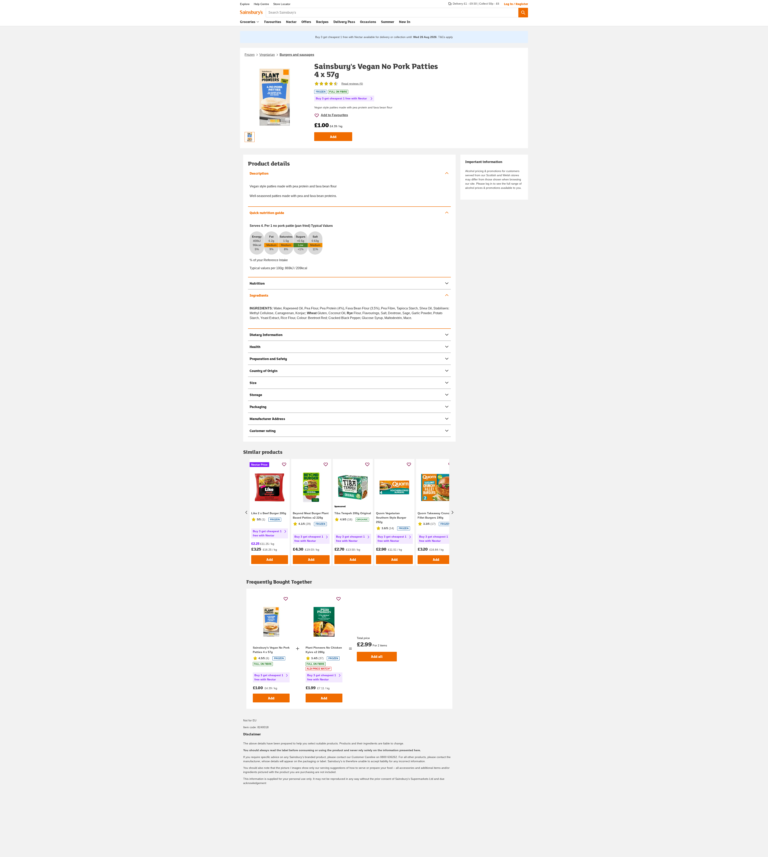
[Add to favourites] (284, 464)
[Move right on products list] (452, 512)
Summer (387, 21)
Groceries (247, 21)
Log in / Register (516, 4)
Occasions (368, 21)
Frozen (250, 54)
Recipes (322, 21)
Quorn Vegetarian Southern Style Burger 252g (391, 518)
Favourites (272, 21)
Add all (377, 656)
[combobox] (392, 12)
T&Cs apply (445, 37)
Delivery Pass (344, 22)
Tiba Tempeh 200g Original (352, 513)
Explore (245, 4)
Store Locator (281, 4)
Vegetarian (267, 54)
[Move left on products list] (246, 512)
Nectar (291, 21)
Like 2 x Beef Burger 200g (268, 513)
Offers (306, 21)
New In (404, 21)
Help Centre (261, 4)
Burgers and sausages (297, 54)
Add (333, 136)
